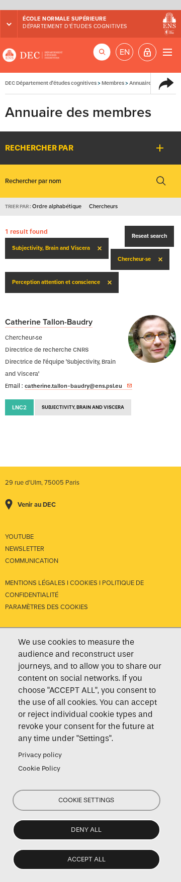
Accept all (86, 859)
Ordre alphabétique (56, 206)
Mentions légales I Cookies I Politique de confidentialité (74, 589)
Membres (113, 83)
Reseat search (149, 236)
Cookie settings (86, 800)
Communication (31, 561)
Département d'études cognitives (75, 26)
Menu (167, 52)
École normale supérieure (64, 19)
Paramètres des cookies (46, 607)
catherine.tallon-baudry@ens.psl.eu (73, 385)
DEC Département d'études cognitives (33, 55)
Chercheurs (103, 206)
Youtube (19, 537)
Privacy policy (40, 755)
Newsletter (24, 549)
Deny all (86, 829)
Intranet (147, 52)
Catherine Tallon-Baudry (49, 322)
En (125, 52)
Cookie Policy (39, 768)
